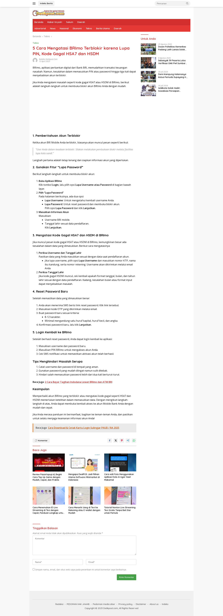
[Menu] (35, 3)
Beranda (38, 22)
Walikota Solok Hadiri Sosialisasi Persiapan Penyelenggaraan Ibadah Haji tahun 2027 (173, 89)
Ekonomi (77, 28)
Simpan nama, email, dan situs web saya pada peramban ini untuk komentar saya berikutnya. (81, 569)
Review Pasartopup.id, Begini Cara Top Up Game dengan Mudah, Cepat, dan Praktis (47, 477)
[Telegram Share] (128, 440)
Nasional (64, 28)
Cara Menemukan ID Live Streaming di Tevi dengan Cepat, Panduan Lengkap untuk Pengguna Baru (48, 510)
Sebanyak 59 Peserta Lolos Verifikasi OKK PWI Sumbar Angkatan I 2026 (172, 62)
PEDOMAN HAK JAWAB (78, 604)
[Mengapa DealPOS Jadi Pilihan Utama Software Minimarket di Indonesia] (84, 463)
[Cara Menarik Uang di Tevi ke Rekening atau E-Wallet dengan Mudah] (84, 496)
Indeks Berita (46, 3)
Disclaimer (141, 604)
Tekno (89, 28)
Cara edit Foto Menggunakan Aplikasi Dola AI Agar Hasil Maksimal (119, 477)
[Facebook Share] (109, 440)
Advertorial (40, 28)
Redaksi (59, 604)
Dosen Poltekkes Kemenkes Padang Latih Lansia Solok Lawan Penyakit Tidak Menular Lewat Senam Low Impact (173, 48)
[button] (187, 3)
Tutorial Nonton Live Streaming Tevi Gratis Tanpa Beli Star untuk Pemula (119, 510)
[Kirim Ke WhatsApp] (134, 440)
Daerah (81, 22)
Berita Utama (103, 28)
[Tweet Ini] (115, 440)
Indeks (165, 604)
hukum (69, 22)
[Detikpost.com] (48, 12)
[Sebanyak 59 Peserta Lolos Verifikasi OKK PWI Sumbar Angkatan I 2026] (148, 63)
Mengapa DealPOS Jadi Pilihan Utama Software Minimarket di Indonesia (84, 477)
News (53, 28)
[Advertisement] (84, 112)
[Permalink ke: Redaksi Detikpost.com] (35, 60)
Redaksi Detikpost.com (48, 59)
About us (154, 604)
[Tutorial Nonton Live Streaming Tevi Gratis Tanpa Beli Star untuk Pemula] (120, 496)
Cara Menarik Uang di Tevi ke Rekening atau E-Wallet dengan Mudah (84, 510)
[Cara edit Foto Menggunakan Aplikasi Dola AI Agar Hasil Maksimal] (120, 463)
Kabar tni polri (54, 22)
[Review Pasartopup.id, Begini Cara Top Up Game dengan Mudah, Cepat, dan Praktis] (49, 463)
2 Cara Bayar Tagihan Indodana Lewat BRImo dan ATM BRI (78, 382)
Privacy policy (125, 604)
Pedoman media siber (104, 604)
